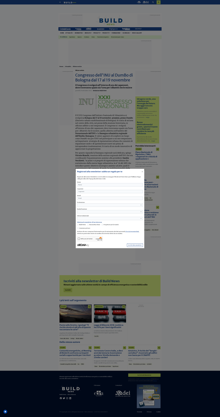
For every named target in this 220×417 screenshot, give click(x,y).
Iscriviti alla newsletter (135, 245)
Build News (82, 224)
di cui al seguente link (132, 231)
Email (79, 195)
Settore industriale (83, 216)
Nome (79, 182)
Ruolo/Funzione (82, 209)
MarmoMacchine (94, 224)
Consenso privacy (84, 228)
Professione (81, 202)
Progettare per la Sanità (111, 224)
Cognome (80, 189)
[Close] (142, 171)
